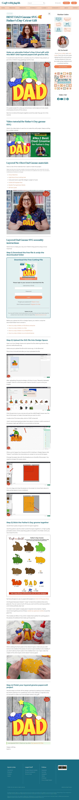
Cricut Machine (13, 175)
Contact (75, 8)
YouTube (44, 772)
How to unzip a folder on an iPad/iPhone (20, 330)
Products (23, 8)
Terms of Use (28, 774)
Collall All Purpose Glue (15, 182)
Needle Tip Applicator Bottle (17, 185)
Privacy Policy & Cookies (31, 770)
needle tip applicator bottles (35, 611)
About (66, 8)
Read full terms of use (40, 314)
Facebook (44, 770)
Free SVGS (12, 8)
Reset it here (35, 302)
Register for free (35, 304)
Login (74, 3)
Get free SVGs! (63, 66)
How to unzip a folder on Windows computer (22, 325)
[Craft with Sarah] (11, 3)
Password (28, 291)
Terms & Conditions (30, 772)
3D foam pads (13, 187)
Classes (44, 8)
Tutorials (33, 8)
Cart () (58, 3)
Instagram (44, 774)
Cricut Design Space (47, 780)
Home (3, 8)
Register (66, 3)
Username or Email (28, 285)
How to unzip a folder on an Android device (21, 333)
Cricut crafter (62, 53)
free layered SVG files (37, 743)
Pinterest (44, 778)
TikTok (43, 776)
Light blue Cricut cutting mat (17, 177)
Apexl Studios (69, 787)
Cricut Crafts (9, 13)
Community (55, 8)
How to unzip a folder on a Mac (18, 328)
